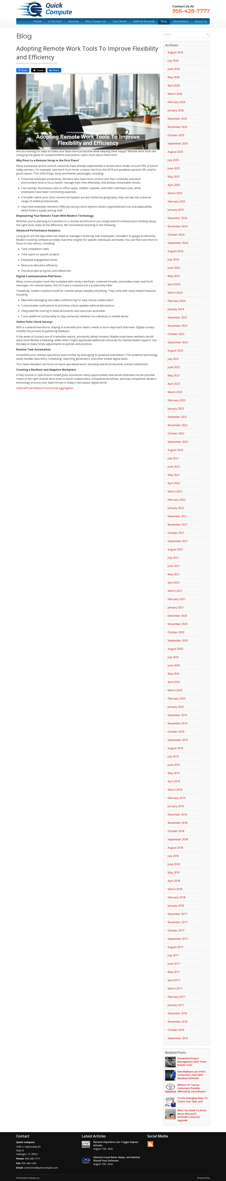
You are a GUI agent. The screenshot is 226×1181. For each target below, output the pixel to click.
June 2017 (174, 963)
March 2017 (175, 988)
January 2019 (176, 806)
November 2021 (177, 524)
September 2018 (178, 839)
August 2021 (175, 549)
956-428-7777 (191, 11)
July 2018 (173, 856)
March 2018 (175, 889)
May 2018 (174, 872)
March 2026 (175, 94)
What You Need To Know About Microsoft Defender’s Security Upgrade (191, 1115)
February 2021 (176, 599)
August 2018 (175, 847)
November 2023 (177, 326)
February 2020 (176, 698)
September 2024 (178, 243)
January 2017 (176, 1005)
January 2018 (176, 905)
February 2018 (176, 897)
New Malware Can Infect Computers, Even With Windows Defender (191, 1075)
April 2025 (174, 185)
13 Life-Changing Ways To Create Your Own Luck (192, 1100)
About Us (201, 21)
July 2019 (173, 756)
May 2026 (174, 77)
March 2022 (175, 491)
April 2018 (174, 881)
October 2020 (176, 632)
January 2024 (176, 309)
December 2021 (177, 516)
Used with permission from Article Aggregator (44, 388)
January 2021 (176, 607)
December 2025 (177, 118)
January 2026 (176, 110)
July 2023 (173, 359)
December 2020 (177, 616)
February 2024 (176, 301)
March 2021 (175, 591)
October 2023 (176, 334)
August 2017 (175, 947)
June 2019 (174, 765)
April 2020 (174, 682)
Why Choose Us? (95, 21)
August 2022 (175, 450)
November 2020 (177, 624)
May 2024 (174, 276)
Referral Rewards (144, 21)
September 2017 (178, 939)
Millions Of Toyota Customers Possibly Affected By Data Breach (191, 1088)
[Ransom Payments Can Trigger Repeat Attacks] (86, 1144)
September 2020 (178, 640)
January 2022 (176, 508)
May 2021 (174, 574)
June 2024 (174, 268)
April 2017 (174, 980)
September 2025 (178, 143)
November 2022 (177, 425)
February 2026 (176, 102)
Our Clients (120, 21)
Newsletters (180, 21)
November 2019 (177, 723)
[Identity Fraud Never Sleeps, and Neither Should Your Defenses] (86, 1160)
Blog (164, 21)
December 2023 (177, 317)
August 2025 (175, 152)
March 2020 (175, 690)
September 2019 (178, 740)
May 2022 (174, 475)
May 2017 (174, 972)
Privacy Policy (203, 1178)
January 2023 (176, 408)
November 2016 (177, 1021)
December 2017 (177, 914)
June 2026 (174, 69)
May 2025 (174, 176)
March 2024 (175, 292)
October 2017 (176, 930)
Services (73, 21)
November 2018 (177, 823)
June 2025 (174, 168)
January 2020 (176, 707)
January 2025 (176, 210)
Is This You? (55, 21)
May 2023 (174, 375)
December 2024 (177, 218)
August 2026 (175, 52)
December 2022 (177, 417)
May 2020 (174, 673)
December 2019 (177, 715)
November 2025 (177, 127)
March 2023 (175, 392)
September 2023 (178, 342)
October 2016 (176, 1030)
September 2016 (178, 1038)
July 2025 (173, 160)
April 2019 (174, 781)
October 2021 (176, 533)
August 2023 (175, 350)
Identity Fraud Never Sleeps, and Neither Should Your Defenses (116, 1159)
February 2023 (176, 400)
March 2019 (175, 789)
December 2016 (177, 1013)
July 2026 (173, 60)
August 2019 (175, 748)
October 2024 (176, 234)
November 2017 (177, 922)
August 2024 (175, 251)
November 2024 (177, 226)
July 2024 (173, 259)
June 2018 (174, 864)
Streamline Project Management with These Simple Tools (191, 1062)
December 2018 (177, 814)
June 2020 (174, 665)
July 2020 (173, 657)
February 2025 (176, 201)
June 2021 (174, 566)
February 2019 (176, 798)
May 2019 (174, 773)
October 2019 (176, 731)
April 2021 (174, 582)
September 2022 (178, 442)
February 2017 (176, 997)
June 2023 (174, 367)
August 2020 (175, 649)
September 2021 (178, 541)
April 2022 (174, 483)
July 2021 (173, 558)
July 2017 (173, 955)
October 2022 (176, 433)
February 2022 (176, 500)
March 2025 (175, 193)
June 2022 (174, 466)
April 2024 (174, 284)
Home (37, 21)
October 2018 (176, 831)
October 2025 (176, 135)
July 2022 (173, 458)
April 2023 (174, 384)
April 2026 (174, 85)
